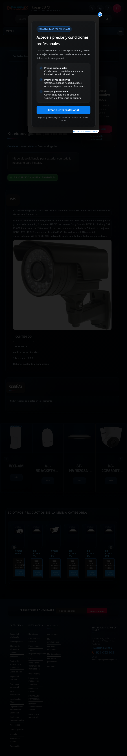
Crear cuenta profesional (63, 110)
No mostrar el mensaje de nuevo (86, 131)
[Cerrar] (100, 14)
